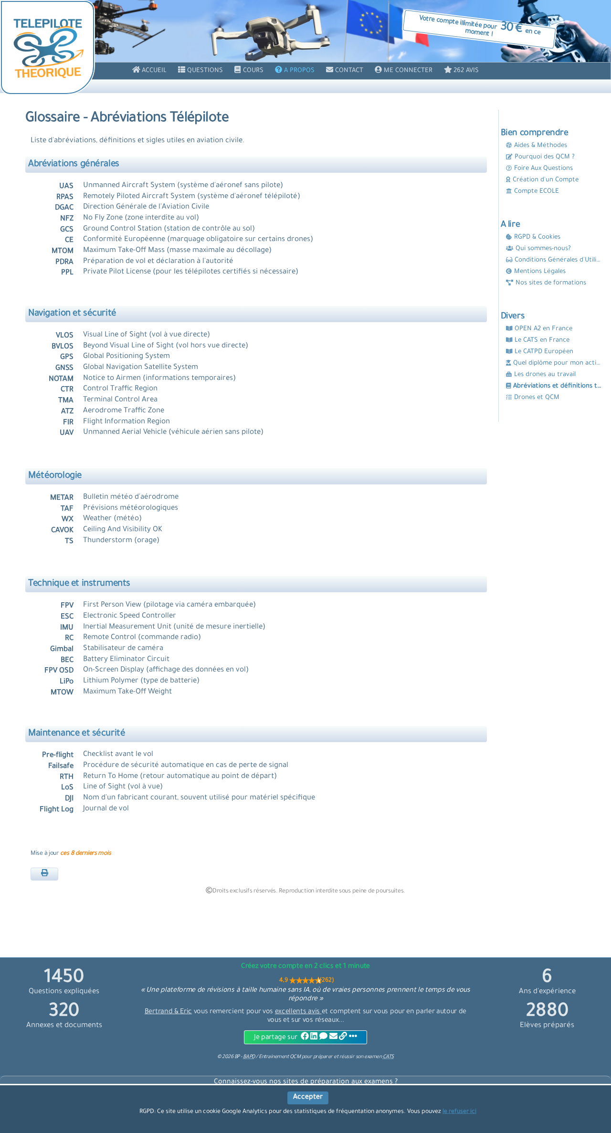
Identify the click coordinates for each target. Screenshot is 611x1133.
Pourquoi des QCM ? (545, 157)
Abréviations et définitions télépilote (558, 386)
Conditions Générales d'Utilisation (559, 260)
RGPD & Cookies (537, 237)
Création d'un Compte (546, 180)
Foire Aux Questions (543, 168)
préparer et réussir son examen (353, 1057)
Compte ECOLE (536, 191)
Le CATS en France (542, 340)
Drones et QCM (536, 397)
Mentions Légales (540, 271)
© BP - (235, 1057)
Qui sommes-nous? (543, 248)
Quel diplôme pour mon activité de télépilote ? (558, 363)
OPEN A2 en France (543, 329)
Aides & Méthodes (540, 145)
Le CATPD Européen (544, 352)
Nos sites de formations (551, 283)
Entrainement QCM (280, 1057)
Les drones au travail (545, 374)
